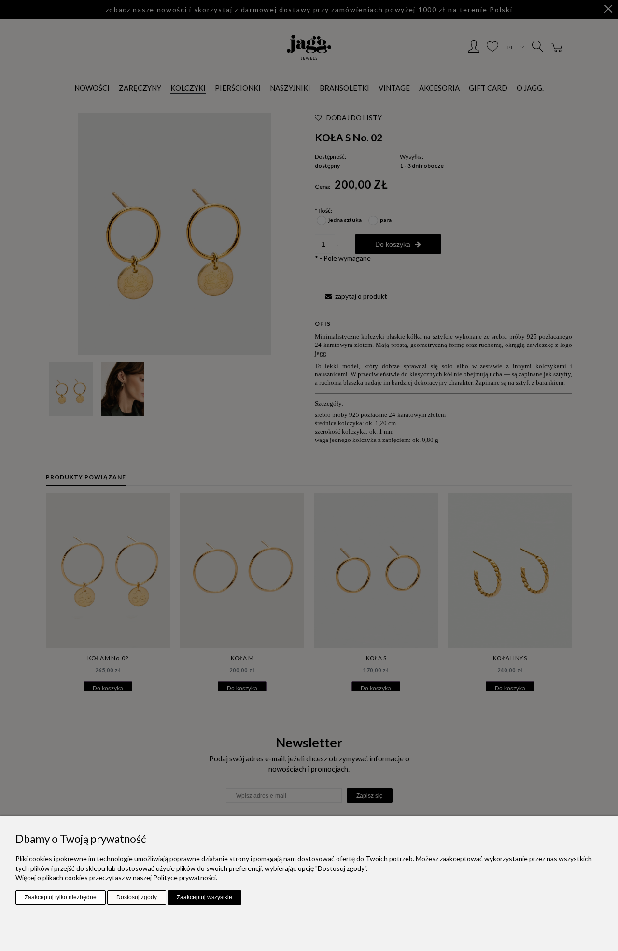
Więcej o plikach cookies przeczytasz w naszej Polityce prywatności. (116, 877)
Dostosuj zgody (136, 897)
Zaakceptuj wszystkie (204, 897)
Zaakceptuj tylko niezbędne (61, 897)
